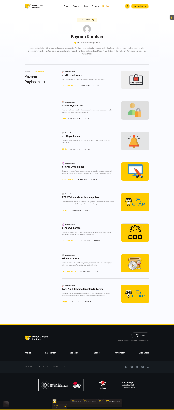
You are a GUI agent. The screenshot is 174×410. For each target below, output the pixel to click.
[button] (172, 17)
